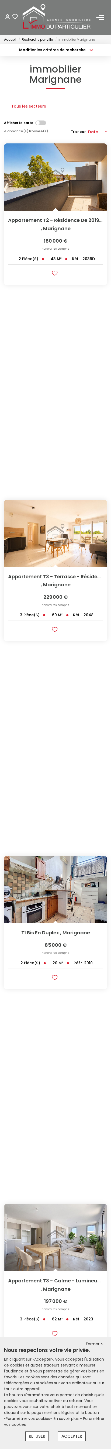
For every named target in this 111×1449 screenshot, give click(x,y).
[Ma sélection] (15, 17)
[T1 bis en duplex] (55, 889)
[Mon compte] (7, 17)
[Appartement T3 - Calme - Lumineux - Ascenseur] (55, 1237)
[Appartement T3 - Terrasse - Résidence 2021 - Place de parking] (55, 533)
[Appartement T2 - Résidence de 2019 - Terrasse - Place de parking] (55, 177)
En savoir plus (67, 1418)
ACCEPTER (71, 1436)
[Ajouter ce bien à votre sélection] (55, 274)
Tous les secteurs (28, 106)
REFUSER (37, 1436)
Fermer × (94, 1344)
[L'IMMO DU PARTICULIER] (56, 17)
